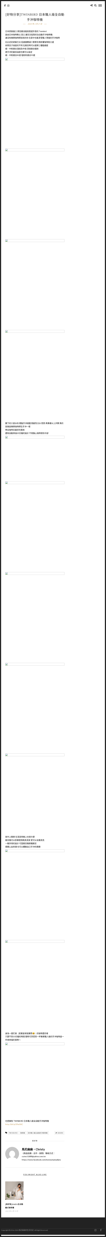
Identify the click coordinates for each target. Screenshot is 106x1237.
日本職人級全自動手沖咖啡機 (38, 1133)
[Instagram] (8, 5)
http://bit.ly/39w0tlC (14, 1124)
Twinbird (13, 1133)
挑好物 (35, 1141)
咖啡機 (22, 1133)
